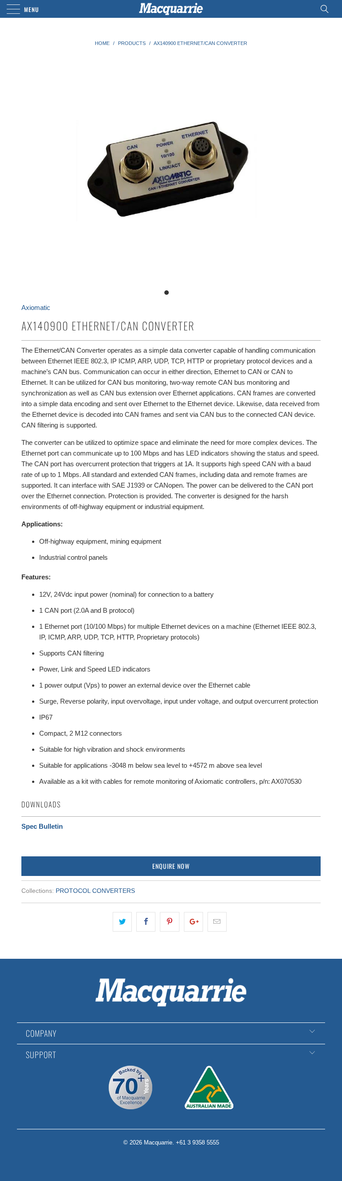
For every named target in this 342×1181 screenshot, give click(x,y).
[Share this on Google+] (193, 922)
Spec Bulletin (42, 826)
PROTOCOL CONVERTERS (95, 891)
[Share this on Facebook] (145, 922)
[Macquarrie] (171, 9)
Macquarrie (158, 1142)
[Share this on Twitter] (122, 922)
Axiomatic (35, 307)
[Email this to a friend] (217, 922)
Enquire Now (171, 866)
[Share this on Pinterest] (169, 922)
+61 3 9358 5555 (197, 1142)
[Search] (327, 9)
